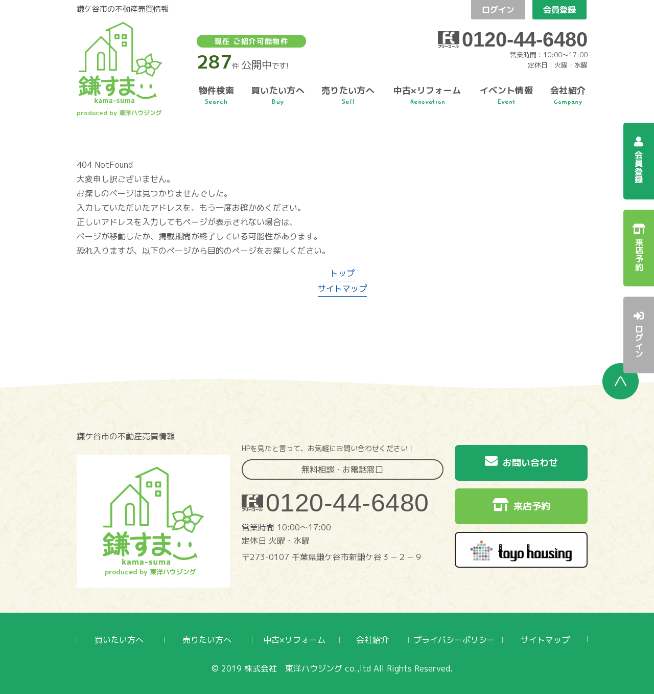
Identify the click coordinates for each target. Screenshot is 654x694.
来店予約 (531, 506)
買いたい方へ (119, 639)
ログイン (498, 9)
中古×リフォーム (294, 639)
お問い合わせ (530, 462)
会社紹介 (372, 639)
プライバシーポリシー (454, 639)
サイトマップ (342, 288)
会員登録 (559, 9)
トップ (342, 273)
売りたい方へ (206, 639)
